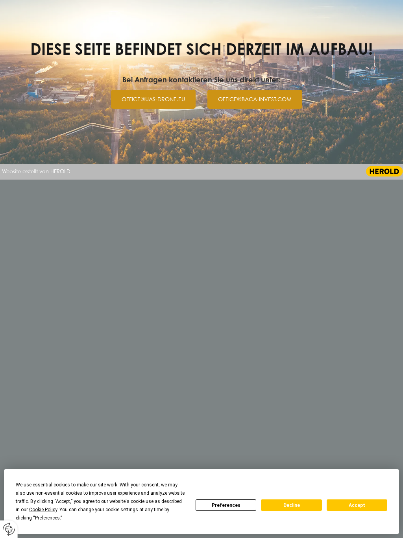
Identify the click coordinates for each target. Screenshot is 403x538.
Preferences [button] (47, 518)
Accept (357, 505)
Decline (291, 505)
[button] (153, 99)
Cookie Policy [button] (43, 509)
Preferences (226, 505)
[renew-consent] (9, 529)
